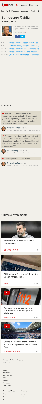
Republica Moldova (10, 391)
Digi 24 (33, 11)
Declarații (6, 105)
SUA (6, 284)
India (23, 397)
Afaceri (5, 370)
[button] (17, 36)
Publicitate (6, 373)
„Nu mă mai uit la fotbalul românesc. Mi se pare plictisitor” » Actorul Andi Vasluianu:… (25, 55)
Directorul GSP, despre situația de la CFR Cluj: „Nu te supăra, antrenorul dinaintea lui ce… (25, 43)
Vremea (24, 5)
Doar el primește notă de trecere (16, 158)
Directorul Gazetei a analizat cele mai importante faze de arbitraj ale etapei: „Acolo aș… (25, 52)
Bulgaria (24, 391)
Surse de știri (7, 375)
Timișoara (9, 317)
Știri (17, 5)
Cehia (5, 397)
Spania (5, 400)
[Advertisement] (21, 80)
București (25, 11)
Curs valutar (7, 385)
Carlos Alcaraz (13, 351)
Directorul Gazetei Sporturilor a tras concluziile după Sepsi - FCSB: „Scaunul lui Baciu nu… (25, 49)
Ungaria (24, 394)
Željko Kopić (11, 250)
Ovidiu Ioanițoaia (14, 128)
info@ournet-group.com (18, 360)
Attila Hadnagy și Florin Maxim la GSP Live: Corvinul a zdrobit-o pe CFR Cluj (25, 46)
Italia (4, 394)
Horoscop (33, 5)
